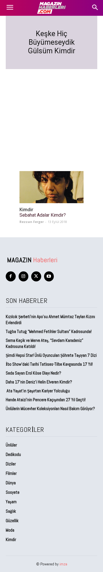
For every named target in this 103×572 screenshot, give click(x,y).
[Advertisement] (51, 113)
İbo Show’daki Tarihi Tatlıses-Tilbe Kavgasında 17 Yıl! (49, 364)
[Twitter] (36, 276)
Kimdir (26, 209)
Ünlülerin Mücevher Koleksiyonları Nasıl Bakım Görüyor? (50, 408)
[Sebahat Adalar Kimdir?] (51, 187)
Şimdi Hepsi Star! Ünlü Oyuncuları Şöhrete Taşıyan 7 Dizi (51, 355)
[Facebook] (11, 276)
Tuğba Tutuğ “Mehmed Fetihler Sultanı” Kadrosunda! (49, 331)
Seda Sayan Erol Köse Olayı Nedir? (34, 373)
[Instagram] (24, 276)
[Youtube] (49, 276)
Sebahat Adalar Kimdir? (42, 215)
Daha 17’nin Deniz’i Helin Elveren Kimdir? (39, 382)
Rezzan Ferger (31, 222)
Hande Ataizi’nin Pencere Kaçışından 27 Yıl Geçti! (46, 399)
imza (63, 564)
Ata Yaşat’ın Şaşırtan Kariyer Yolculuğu (38, 390)
